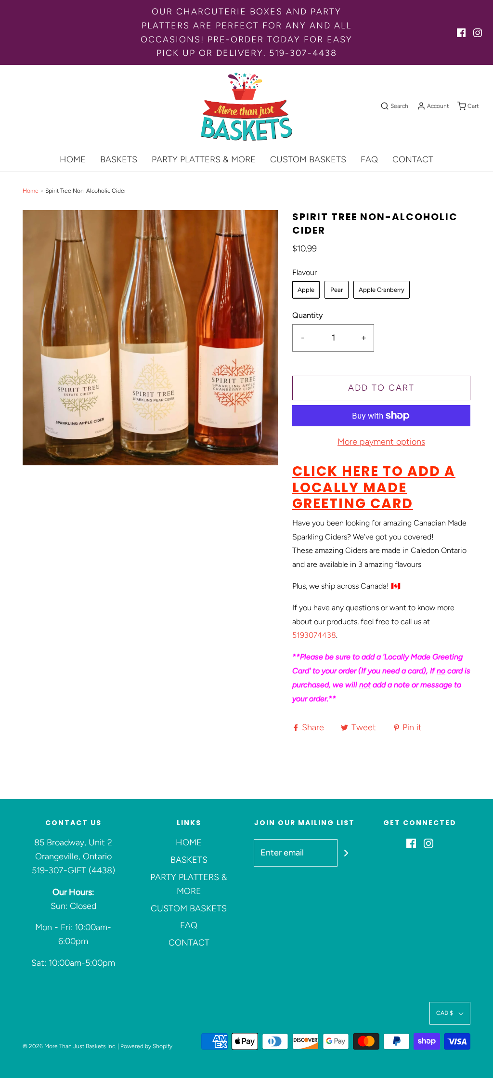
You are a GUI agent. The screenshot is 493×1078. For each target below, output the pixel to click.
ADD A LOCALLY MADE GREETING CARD (373, 487)
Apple (306, 289)
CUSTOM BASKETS (308, 159)
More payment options (381, 441)
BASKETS (118, 159)
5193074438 (314, 635)
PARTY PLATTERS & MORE (204, 159)
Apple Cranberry (381, 289)
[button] (449, 1013)
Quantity (307, 315)
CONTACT (412, 159)
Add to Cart (381, 387)
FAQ (369, 159)
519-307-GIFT (59, 870)
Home (31, 190)
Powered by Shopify (146, 1046)
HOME (73, 159)
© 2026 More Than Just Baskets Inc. (69, 1046)
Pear (336, 289)
